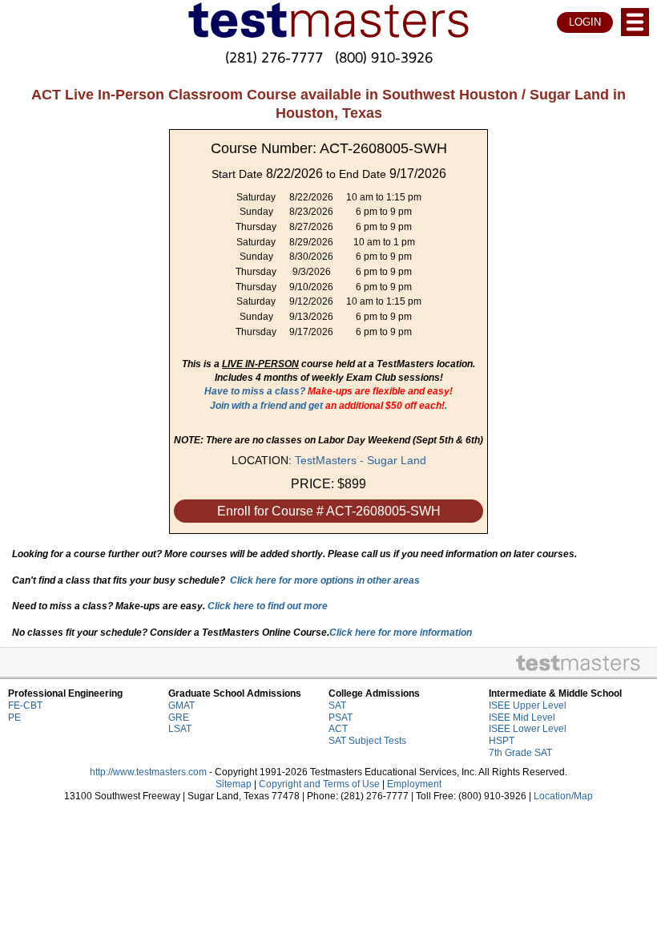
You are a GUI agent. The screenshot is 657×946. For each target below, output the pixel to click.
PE (14, 717)
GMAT (181, 705)
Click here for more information (400, 632)
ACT (338, 728)
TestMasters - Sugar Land (360, 460)
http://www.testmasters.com (148, 772)
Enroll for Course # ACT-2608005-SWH (329, 511)
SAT (337, 705)
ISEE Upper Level (527, 705)
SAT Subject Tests (367, 740)
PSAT (340, 717)
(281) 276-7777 (274, 57)
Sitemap (234, 784)
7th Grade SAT (520, 752)
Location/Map (563, 796)
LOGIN (585, 22)
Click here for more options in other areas (325, 580)
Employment (414, 784)
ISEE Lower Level (527, 728)
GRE (178, 717)
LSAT (179, 728)
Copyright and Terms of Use (319, 784)
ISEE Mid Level (522, 717)
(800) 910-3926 (384, 57)
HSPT (501, 740)
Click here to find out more (268, 606)
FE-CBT (25, 705)
